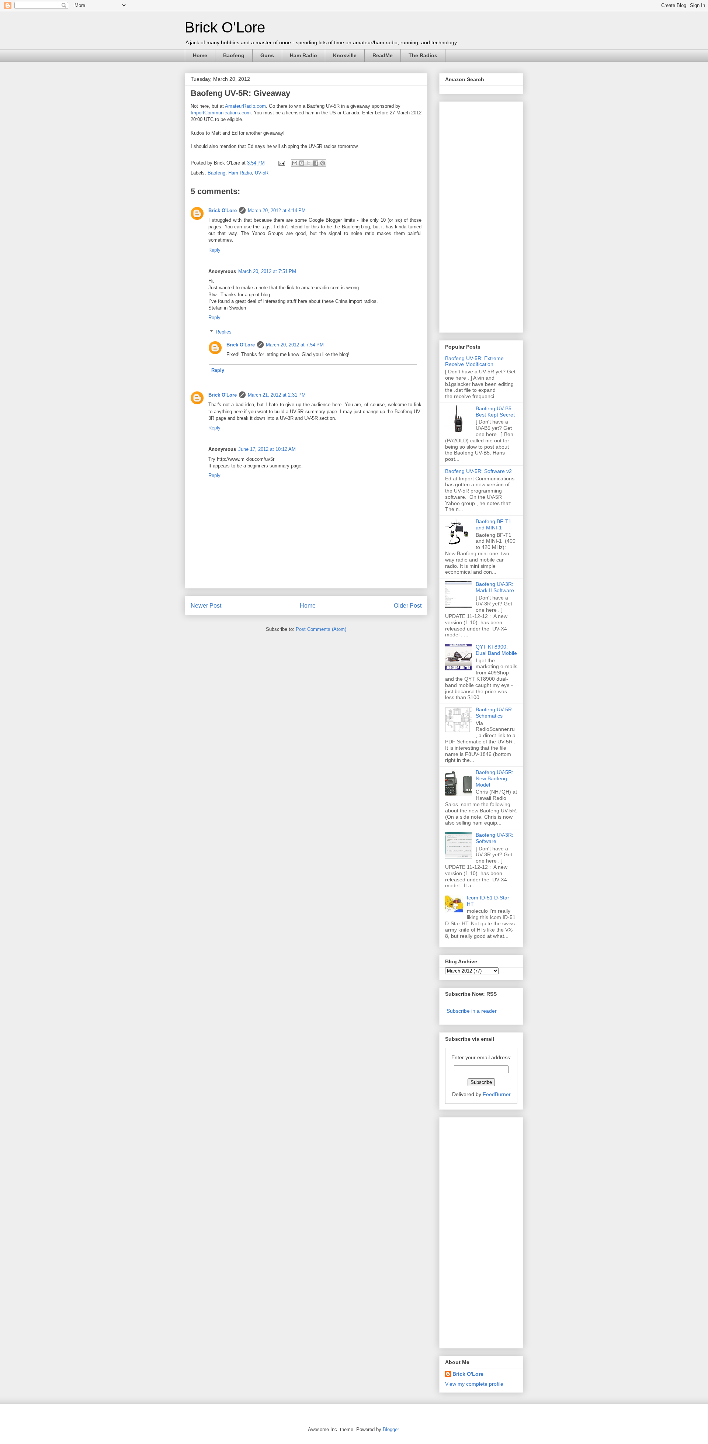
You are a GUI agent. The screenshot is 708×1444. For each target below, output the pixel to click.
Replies (224, 332)
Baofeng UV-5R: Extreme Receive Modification (474, 361)
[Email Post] (281, 163)
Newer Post (206, 605)
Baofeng (233, 55)
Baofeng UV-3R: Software (494, 838)
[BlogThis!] (301, 163)
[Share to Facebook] (315, 163)
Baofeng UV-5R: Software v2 (478, 471)
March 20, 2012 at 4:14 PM (277, 210)
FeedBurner (497, 1094)
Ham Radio (303, 55)
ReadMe (382, 55)
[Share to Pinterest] (322, 163)
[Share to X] (308, 163)
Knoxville (345, 55)
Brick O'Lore (225, 27)
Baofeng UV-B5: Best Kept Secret (495, 411)
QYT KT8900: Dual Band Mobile (496, 650)
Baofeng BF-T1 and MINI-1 (493, 524)
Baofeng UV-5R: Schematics (494, 713)
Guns (267, 55)
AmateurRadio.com (245, 106)
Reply (214, 250)
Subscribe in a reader (472, 1011)
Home (200, 55)
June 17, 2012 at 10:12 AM (267, 449)
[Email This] (294, 163)
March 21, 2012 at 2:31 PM (277, 395)
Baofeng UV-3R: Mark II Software (495, 587)
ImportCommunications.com (221, 112)
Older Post (407, 605)
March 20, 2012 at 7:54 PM (295, 345)
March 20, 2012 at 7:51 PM (267, 271)
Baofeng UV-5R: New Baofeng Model (494, 778)
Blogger (391, 1429)
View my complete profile (474, 1384)
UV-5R (261, 173)
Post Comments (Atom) (321, 629)
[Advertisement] (474, 215)
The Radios (423, 55)
